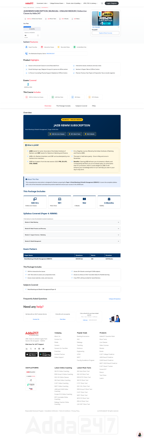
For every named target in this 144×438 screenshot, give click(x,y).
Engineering (80, 351)
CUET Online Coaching (61, 383)
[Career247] (30, 389)
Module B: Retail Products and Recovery (35, 228)
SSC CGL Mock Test (83, 386)
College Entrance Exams (56, 3)
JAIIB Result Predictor (106, 357)
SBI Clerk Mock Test (83, 371)
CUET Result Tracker (106, 366)
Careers (56, 345)
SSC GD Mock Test (83, 374)
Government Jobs (42, 3)
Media (56, 342)
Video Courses (104, 345)
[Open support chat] (139, 434)
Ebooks (102, 348)
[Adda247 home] (29, 3)
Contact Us (36, 319)
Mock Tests (103, 339)
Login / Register (112, 3)
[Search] (102, 3)
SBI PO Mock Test (82, 380)
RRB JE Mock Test (82, 401)
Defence (79, 348)
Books (101, 351)
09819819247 (50, 53)
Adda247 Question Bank (107, 336)
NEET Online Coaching (61, 386)
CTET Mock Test (82, 383)
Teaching (80, 345)
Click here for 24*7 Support (34, 344)
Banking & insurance (83, 336)
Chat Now (62, 319)
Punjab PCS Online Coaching (63, 394)
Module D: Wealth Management (33, 241)
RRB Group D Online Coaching (63, 374)
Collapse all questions (115, 299)
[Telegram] (35, 348)
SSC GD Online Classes (61, 377)
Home (24, 7)
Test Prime (103, 375)
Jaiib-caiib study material (32, 7)
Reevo (102, 372)
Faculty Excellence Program (85, 360)
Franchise (57, 351)
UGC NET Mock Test (83, 404)
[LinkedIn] (26, 348)
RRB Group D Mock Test (84, 389)
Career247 (103, 369)
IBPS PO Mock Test (83, 398)
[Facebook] (39, 348)
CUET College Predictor (107, 354)
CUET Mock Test (82, 392)
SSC (78, 339)
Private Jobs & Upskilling (73, 3)
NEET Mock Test (82, 395)
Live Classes (103, 342)
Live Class (38, 7)
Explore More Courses (105, 33)
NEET (78, 357)
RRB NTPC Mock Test (84, 377)
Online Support (59, 357)
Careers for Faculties (61, 348)
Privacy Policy (75, 411)
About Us (57, 336)
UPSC (79, 354)
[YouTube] (43, 348)
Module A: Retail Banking (31, 222)
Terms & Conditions (64, 411)
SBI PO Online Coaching (61, 371)
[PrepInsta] (30, 384)
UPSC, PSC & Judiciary (89, 3)
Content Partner (59, 354)
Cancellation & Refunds (51, 411)
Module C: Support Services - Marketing (35, 235)
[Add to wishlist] (118, 27)
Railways (79, 342)
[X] (31, 348)
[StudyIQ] (30, 380)
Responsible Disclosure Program (34, 411)
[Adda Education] (30, 372)
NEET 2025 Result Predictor (108, 363)
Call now (86, 319)
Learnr (102, 378)
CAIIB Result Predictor (107, 360)
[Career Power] (30, 376)
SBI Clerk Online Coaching (62, 380)
